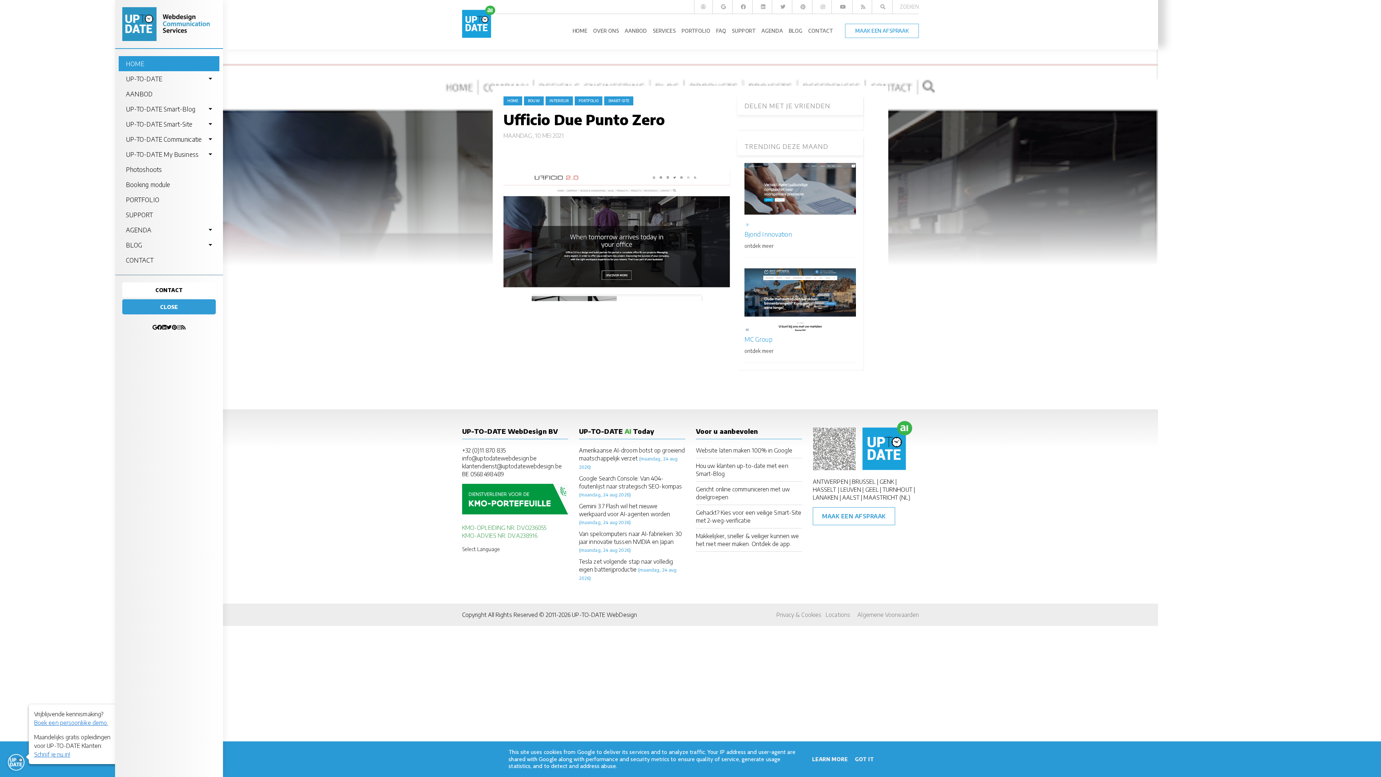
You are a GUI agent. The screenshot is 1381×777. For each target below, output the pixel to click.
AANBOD (139, 94)
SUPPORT (139, 215)
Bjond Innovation (768, 234)
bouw (533, 101)
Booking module (148, 184)
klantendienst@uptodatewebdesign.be (512, 466)
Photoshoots (144, 169)
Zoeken (909, 7)
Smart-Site (618, 101)
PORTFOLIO (142, 200)
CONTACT (140, 260)
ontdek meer (759, 246)
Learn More (830, 759)
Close (169, 307)
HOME (135, 64)
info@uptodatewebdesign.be (499, 458)
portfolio (588, 101)
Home (512, 101)
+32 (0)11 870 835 (484, 450)
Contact (169, 290)
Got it (864, 759)
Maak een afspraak (854, 516)
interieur (559, 101)
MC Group (758, 339)
